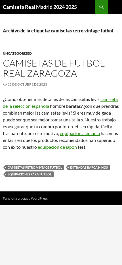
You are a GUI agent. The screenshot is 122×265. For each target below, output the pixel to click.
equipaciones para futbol (30, 174)
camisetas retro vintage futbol (35, 167)
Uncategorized (17, 53)
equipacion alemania (80, 133)
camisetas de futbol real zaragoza (54, 68)
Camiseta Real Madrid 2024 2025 (40, 7)
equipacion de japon (57, 147)
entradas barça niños (89, 167)
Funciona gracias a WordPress (25, 198)
